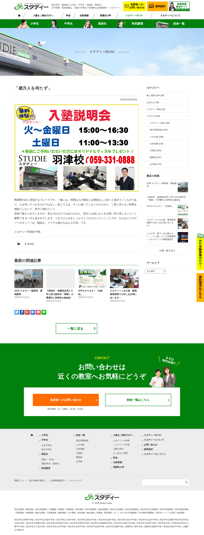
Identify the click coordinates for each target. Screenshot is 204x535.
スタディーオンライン (155, 454)
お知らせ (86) (153, 102)
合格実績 (84, 15)
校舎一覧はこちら (138, 399)
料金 (68, 15)
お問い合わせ (150, 444)
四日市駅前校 (82, 440)
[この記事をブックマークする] (33, 312)
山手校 (79, 461)
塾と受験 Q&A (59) (155, 95)
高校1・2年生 (47, 459)
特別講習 (137, 23)
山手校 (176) (155, 164)
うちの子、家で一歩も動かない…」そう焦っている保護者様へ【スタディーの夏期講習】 (161, 236)
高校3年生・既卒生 (50, 463)
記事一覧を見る (167, 250)
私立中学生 (46, 449)
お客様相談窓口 (58, 480)
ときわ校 (80, 444)
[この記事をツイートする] (16, 312)
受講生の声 (105, 15)
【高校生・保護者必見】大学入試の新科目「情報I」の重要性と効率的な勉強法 (60, 294)
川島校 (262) (155, 150)
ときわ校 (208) (156, 137)
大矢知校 (80, 449)
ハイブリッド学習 (121, 444)
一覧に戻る (75, 328)
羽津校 (30, 244)
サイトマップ (76, 480)
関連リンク (19, 480)
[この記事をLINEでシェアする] (43, 312)
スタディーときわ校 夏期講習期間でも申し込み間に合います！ (123, 294)
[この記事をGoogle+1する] (27, 312)
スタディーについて (170, 15)
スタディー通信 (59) (156, 109)
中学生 (68, 23)
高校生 (102, 23)
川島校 (79, 453)
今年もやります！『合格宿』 (160, 206)
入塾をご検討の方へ (43, 15)
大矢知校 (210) (156, 143)
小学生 (34, 23)
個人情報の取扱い (37, 480)
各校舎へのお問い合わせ (137, 6)
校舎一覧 (179, 23)
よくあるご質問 (120, 453)
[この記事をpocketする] (38, 312)
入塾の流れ (118, 449)
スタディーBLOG (134, 15)
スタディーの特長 (121, 440)
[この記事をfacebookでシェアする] (22, 312)
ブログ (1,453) (153, 116)
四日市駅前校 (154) (159, 130)
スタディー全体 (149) (160, 123)
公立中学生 (46, 445)
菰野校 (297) (155, 157)
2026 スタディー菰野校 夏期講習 (162, 184)
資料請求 (160, 6)
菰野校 (79, 457)
